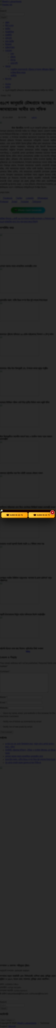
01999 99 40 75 (41, 515)
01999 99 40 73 (14, 515)
